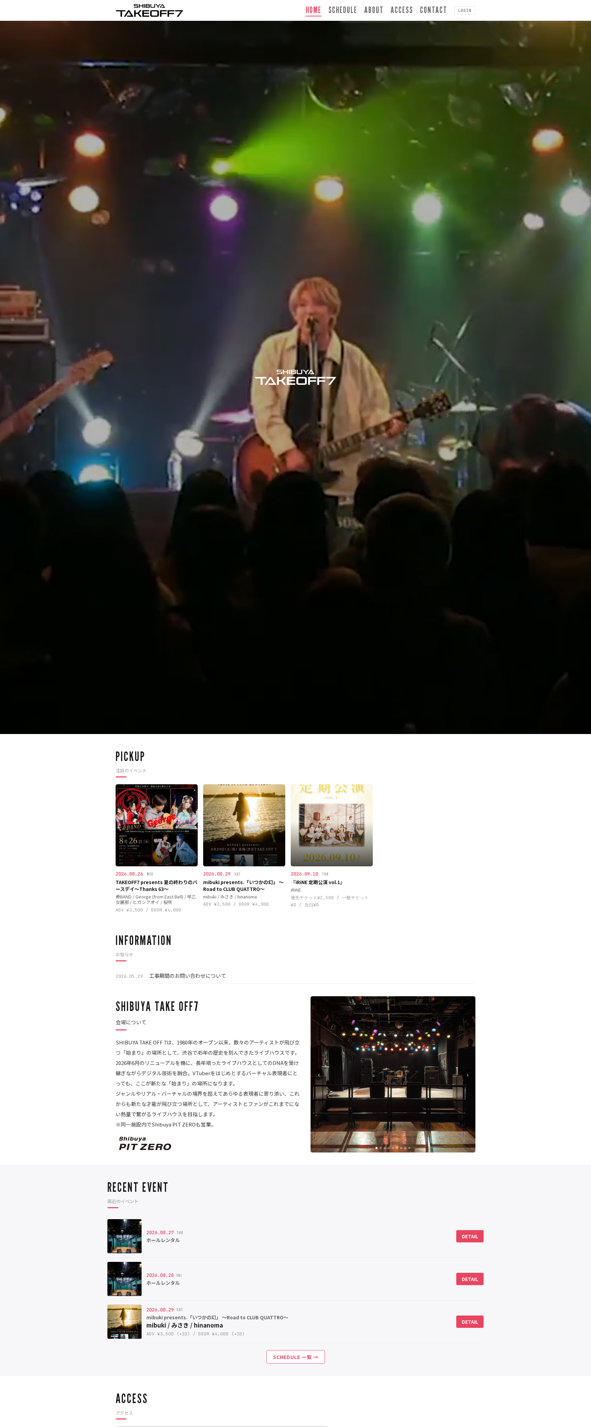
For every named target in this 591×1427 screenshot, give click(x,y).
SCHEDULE (342, 10)
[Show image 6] (397, 1148)
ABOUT (374, 10)
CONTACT (433, 10)
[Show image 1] (377, 1148)
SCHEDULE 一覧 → (295, 1356)
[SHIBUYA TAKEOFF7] (149, 10)
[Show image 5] (393, 1148)
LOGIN (465, 10)
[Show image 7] (401, 1148)
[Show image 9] (409, 1148)
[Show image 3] (385, 1148)
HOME (313, 10)
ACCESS (402, 10)
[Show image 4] (389, 1148)
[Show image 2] (381, 1148)
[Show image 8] (405, 1148)
